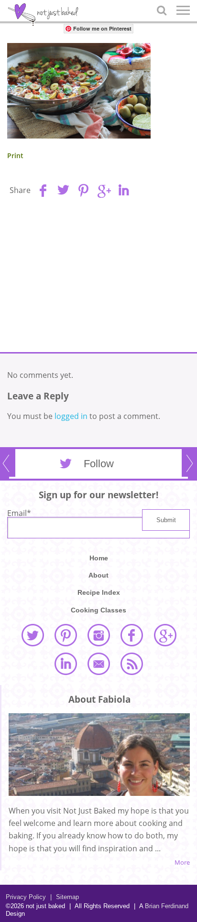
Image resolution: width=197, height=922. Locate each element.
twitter (32, 635)
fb (43, 190)
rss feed (131, 663)
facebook (131, 635)
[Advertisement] (98, 278)
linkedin (123, 190)
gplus (103, 190)
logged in (71, 416)
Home (98, 558)
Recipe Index (98, 592)
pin (83, 190)
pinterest (65, 635)
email (98, 663)
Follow (99, 464)
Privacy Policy (26, 897)
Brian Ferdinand (166, 906)
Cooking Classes (98, 610)
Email (19, 513)
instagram (98, 635)
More (182, 862)
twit (63, 190)
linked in (65, 663)
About (98, 575)
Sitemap (64, 897)
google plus (165, 635)
